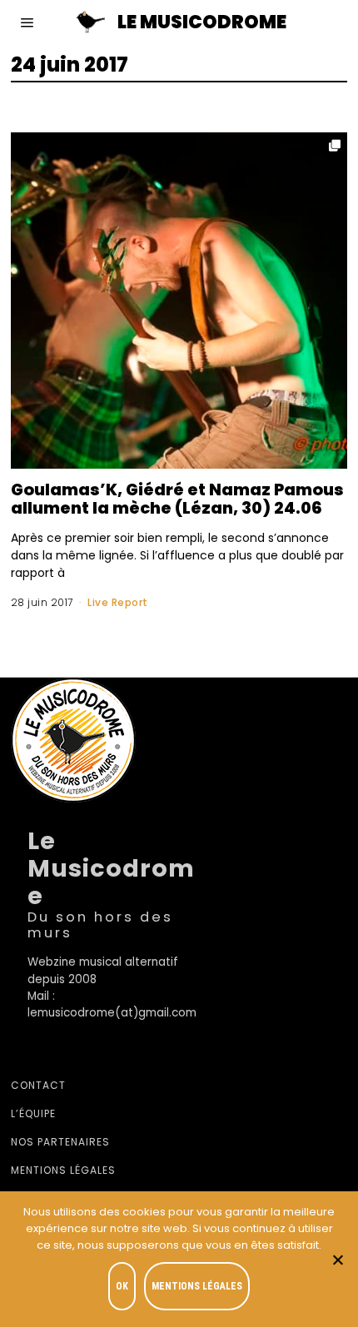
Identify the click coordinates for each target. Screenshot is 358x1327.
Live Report (117, 602)
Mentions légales (63, 1170)
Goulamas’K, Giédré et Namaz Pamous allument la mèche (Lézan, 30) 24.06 (177, 499)
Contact (38, 1085)
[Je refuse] (337, 1259)
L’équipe (33, 1113)
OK (122, 1286)
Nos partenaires (60, 1142)
